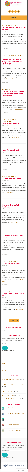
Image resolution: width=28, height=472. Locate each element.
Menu (15, 17)
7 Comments (5, 254)
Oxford (14, 261)
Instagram (4, 359)
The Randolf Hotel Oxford (11, 263)
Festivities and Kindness (13, 424)
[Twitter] (12, 11)
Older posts (14, 320)
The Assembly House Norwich (12, 235)
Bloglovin (4, 370)
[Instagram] (9, 11)
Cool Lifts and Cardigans (10, 123)
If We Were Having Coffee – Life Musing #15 (12, 384)
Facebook (4, 367)
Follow (4, 348)
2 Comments (5, 284)
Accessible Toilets (7, 25)
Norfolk (14, 119)
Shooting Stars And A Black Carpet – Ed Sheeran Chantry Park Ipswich (12, 61)
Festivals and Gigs (17, 55)
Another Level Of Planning (8, 395)
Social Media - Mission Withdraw (16, 419)
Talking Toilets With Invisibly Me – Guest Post (14, 28)
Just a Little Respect (13, 407)
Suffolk (4, 57)
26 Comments (5, 48)
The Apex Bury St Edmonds (11, 178)
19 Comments (5, 82)
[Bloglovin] (18, 11)
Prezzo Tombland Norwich (11, 150)
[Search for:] (14, 330)
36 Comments (5, 140)
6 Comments (5, 195)
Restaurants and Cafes (8, 121)
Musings (14, 25)
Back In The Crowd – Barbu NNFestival (11, 379)
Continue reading (6, 44)
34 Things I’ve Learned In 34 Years (16, 413)
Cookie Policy (4, 466)
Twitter (3, 363)
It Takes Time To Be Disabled (8, 398)
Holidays (4, 89)
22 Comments (5, 112)
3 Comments (5, 226)
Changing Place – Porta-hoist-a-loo (13, 294)
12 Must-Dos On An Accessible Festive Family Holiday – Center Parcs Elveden (13, 93)
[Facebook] (15, 11)
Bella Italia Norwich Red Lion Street (10, 206)
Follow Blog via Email (14, 335)
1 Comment (4, 169)
